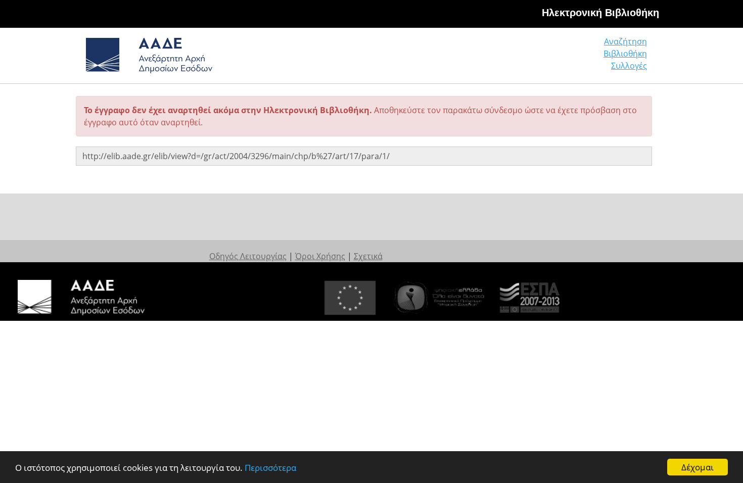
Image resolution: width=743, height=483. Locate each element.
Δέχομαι (697, 467)
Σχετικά (368, 256)
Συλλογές (629, 65)
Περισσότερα (270, 467)
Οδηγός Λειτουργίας (248, 256)
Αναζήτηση (625, 41)
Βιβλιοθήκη (625, 53)
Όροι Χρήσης (320, 256)
